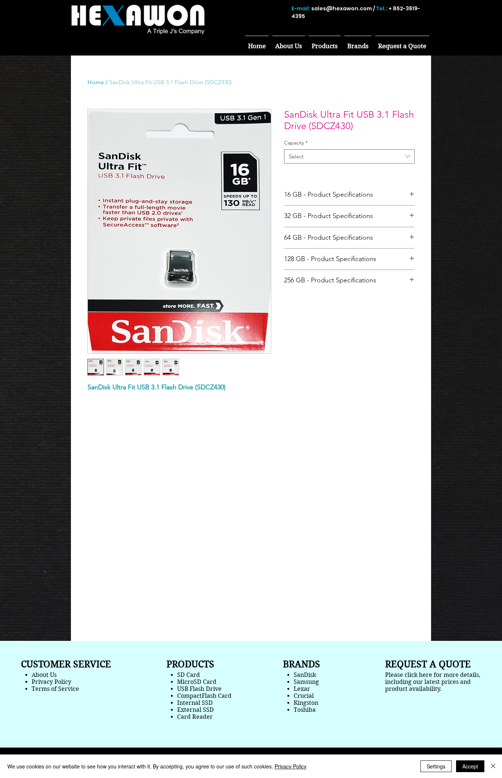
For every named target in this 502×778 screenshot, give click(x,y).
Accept (470, 766)
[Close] (493, 766)
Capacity (296, 142)
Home (95, 82)
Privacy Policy (290, 766)
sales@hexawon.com (341, 8)
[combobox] (349, 156)
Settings (436, 766)
